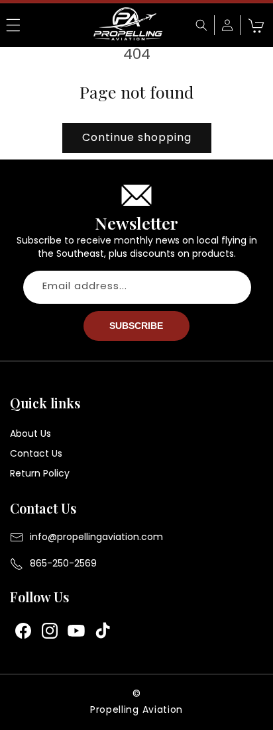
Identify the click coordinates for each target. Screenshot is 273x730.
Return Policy (40, 473)
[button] (13, 25)
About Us (30, 433)
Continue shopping (136, 137)
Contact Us (36, 453)
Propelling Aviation (136, 709)
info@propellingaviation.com (96, 536)
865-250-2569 (63, 563)
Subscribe (136, 325)
